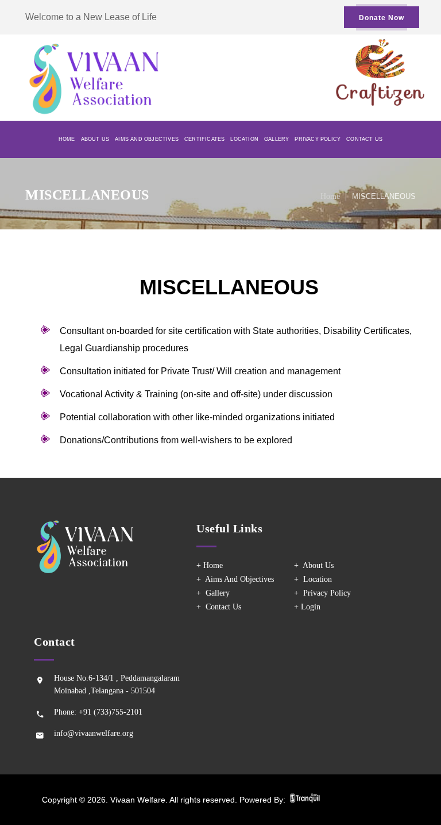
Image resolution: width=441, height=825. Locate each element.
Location (244, 139)
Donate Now (381, 18)
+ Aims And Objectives (235, 579)
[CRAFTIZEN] (380, 103)
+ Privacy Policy (322, 593)
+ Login (307, 607)
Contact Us (364, 139)
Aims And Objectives (147, 139)
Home (67, 139)
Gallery (276, 139)
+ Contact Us (218, 607)
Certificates (204, 139)
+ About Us (314, 565)
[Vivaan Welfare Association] (122, 78)
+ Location (313, 579)
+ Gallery (213, 593)
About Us (95, 139)
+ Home (209, 565)
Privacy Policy (318, 139)
